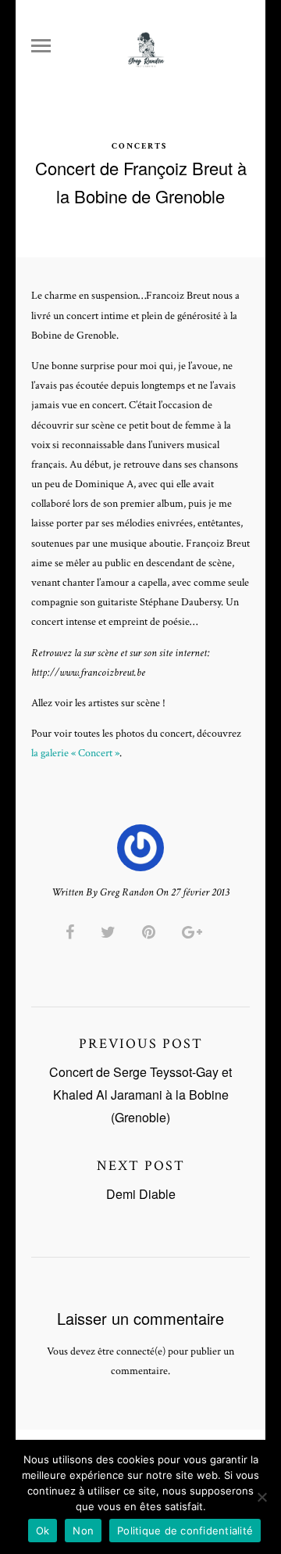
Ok (43, 1530)
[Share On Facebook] (72, 932)
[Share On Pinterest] (151, 932)
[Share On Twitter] (110, 932)
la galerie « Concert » (75, 753)
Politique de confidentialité (185, 1530)
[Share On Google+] (194, 932)
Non (83, 1530)
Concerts (139, 146)
